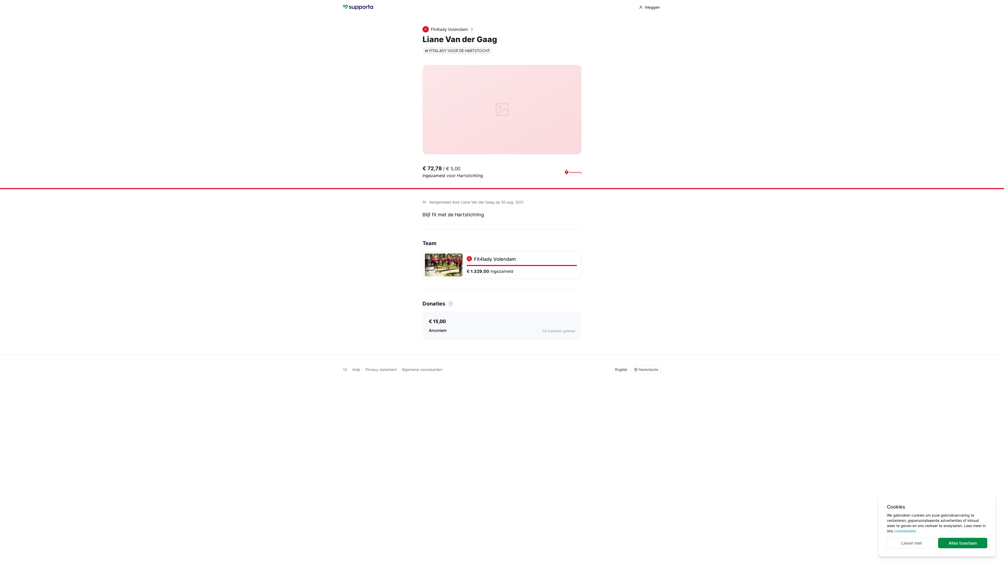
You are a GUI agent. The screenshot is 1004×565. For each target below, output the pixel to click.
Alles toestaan (963, 543)
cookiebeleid (905, 531)
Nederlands (649, 369)
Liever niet (911, 543)
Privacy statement (381, 369)
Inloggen (652, 7)
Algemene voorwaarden (422, 369)
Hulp (356, 369)
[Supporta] (345, 369)
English (621, 369)
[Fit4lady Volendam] (502, 265)
